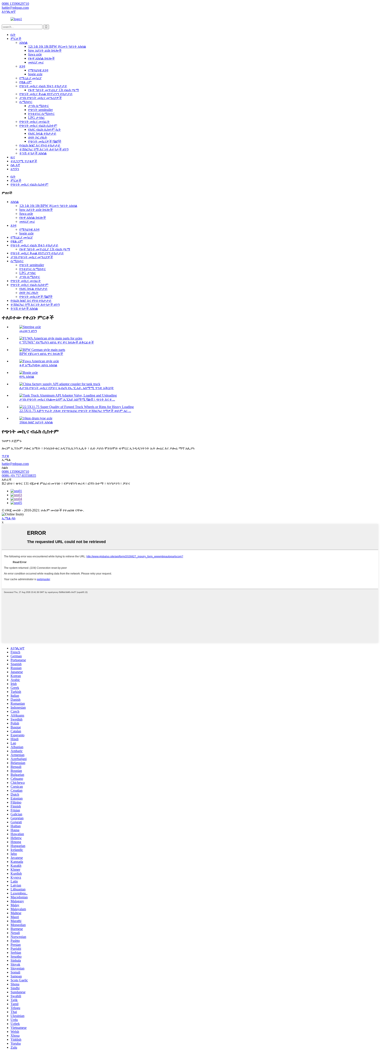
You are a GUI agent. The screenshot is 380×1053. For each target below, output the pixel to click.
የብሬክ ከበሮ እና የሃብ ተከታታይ (39, 145)
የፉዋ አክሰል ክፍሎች (41, 58)
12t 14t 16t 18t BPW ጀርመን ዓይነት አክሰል (57, 46)
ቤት (13, 34)
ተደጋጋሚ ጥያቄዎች (24, 161)
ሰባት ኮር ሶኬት (37, 137)
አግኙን (15, 169)
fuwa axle (35, 54)
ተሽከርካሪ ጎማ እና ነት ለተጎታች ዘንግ (43, 149)
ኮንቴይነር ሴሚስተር (41, 114)
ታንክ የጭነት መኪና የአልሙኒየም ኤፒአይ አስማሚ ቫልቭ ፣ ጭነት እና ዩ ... (67, 399)
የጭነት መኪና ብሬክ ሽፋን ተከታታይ (43, 86)
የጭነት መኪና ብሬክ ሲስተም (38, 125)
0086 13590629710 (15, 471)
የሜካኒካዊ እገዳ (38, 70)
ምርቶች (16, 38)
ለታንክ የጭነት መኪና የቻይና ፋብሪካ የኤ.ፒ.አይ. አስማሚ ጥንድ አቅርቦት (66, 388)
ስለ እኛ (15, 165)
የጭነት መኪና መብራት (34, 121)
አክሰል (23, 42)
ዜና (13, 157)
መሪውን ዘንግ (28, 331)
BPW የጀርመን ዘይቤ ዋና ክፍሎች (41, 354)
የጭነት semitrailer (40, 110)
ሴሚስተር (25, 102)
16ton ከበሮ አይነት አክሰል (36, 422)
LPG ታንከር (36, 117)
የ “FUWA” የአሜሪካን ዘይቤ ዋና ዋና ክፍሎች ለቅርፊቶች (56, 342)
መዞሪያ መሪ (36, 62)
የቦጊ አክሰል (26, 376)
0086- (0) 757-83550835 (19, 475)
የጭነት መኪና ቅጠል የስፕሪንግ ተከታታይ (46, 94)
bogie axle (35, 74)
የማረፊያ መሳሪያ (30, 78)
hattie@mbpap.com (15, 464)
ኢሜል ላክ (8, 518)
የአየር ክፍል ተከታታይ (42, 133)
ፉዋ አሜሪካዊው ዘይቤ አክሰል (38, 365)
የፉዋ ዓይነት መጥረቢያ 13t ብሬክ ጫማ (53, 90)
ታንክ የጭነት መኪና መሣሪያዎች (40, 98)
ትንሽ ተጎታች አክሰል (33, 153)
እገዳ (22, 66)
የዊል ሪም (25, 82)
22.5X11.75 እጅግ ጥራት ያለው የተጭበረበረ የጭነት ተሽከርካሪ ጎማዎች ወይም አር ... (75, 411)
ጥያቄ (5, 456)
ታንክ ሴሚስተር (38, 106)
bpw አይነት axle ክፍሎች (45, 50)
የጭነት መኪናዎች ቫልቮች (44, 141)
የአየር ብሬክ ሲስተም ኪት (44, 129)
